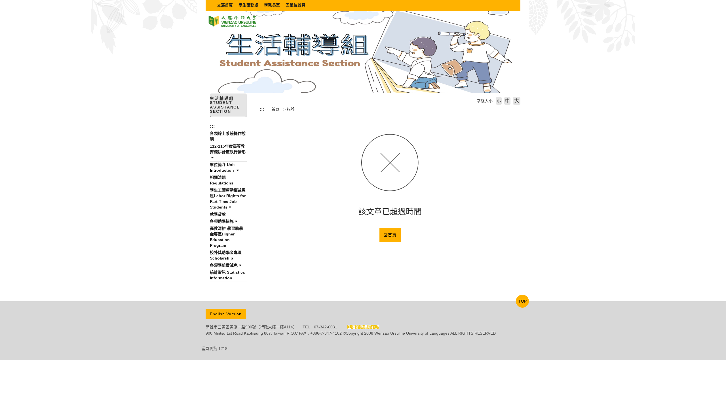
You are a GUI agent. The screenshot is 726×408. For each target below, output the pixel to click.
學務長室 (272, 5)
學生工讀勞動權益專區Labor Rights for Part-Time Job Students (228, 198)
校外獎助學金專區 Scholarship (226, 255)
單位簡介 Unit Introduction (222, 167)
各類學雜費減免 (224, 265)
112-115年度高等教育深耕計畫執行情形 (228, 149)
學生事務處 (248, 5)
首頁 (275, 109)
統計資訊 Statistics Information (227, 275)
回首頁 (390, 235)
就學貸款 (218, 214)
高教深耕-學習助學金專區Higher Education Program (226, 237)
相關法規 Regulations (221, 180)
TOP (522, 301)
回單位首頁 (295, 5)
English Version (226, 314)
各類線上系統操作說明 (228, 136)
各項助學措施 (222, 221)
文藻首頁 (225, 5)
